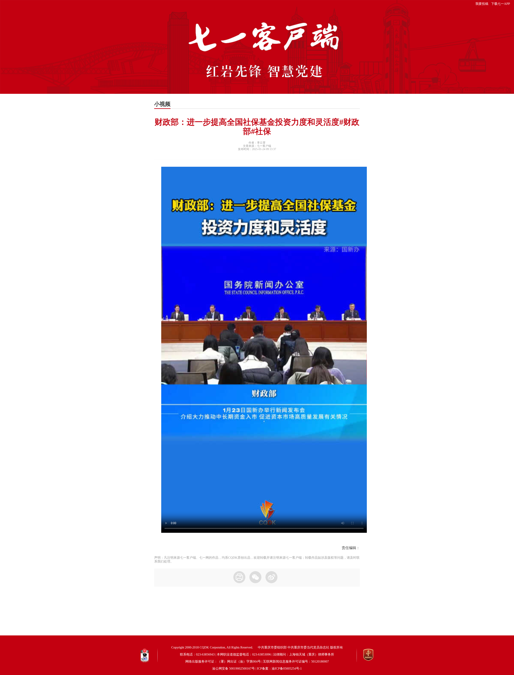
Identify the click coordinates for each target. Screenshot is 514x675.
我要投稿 (481, 3)
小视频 (162, 104)
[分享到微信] (255, 577)
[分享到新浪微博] (271, 577)
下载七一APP (500, 3)
